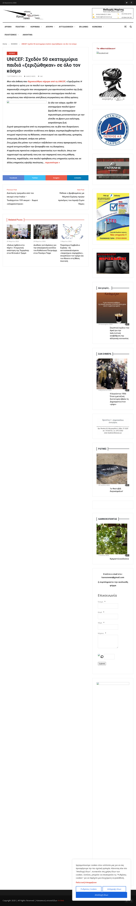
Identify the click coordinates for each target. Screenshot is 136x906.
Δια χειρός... (104, 288)
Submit (102, 663)
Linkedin (77, 178)
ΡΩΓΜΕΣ (102, 449)
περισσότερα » (52, 162)
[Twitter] (127, 3)
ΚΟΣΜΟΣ (14, 44)
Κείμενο (101, 633)
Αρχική (8, 26)
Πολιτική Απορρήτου (86, 882)
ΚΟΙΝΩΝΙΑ (97, 26)
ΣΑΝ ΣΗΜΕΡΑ (104, 354)
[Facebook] (131, 3)
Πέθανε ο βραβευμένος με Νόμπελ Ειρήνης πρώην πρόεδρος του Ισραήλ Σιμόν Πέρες (71, 197)
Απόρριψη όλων (114, 889)
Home (5, 44)
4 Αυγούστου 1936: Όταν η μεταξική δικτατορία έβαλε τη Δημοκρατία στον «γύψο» (119, 399)
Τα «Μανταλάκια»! (106, 48)
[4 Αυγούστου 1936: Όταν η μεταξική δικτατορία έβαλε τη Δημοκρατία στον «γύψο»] (112, 373)
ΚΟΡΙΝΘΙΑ (35, 26)
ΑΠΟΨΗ (49, 26)
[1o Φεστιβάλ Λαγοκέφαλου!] (112, 468)
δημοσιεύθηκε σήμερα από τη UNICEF (46, 81)
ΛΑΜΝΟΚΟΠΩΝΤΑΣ (107, 519)
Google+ (56, 178)
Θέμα (100, 623)
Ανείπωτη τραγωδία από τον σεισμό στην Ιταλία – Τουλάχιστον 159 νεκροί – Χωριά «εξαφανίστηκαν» (22, 197)
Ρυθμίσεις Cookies (89, 889)
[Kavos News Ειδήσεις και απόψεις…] (23, 14)
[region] (101, 880)
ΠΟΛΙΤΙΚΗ (20, 26)
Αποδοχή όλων (101, 895)
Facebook (13, 178)
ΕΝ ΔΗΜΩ (83, 26)
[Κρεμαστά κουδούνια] (112, 539)
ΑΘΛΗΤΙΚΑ (27, 34)
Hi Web (61, 900)
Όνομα (100, 602)
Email (100, 612)
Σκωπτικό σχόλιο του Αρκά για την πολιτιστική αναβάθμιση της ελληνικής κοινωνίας (119, 333)
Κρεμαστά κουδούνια (119, 559)
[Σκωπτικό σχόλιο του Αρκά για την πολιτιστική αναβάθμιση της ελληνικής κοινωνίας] (112, 308)
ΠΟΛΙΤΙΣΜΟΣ (11, 34)
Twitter (35, 178)
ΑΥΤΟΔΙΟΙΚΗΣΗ (66, 26)
